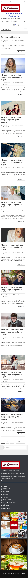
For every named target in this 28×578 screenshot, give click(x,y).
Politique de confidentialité (9, 502)
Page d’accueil (6, 485)
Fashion (7, 84)
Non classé (7, 41)
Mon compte (6, 491)
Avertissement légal (8, 500)
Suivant (20, 442)
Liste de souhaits (7, 496)
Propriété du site (7, 504)
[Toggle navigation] (26, 29)
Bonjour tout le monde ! (11, 37)
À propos (5, 486)
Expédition (5, 494)
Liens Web (5, 497)
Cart (4, 493)
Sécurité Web (6, 505)
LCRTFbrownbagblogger (18, 40)
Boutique (5, 489)
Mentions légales (7, 499)
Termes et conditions (8, 507)
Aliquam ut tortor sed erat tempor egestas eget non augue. (12, 77)
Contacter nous (6, 488)
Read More (21, 52)
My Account (5, 29)
